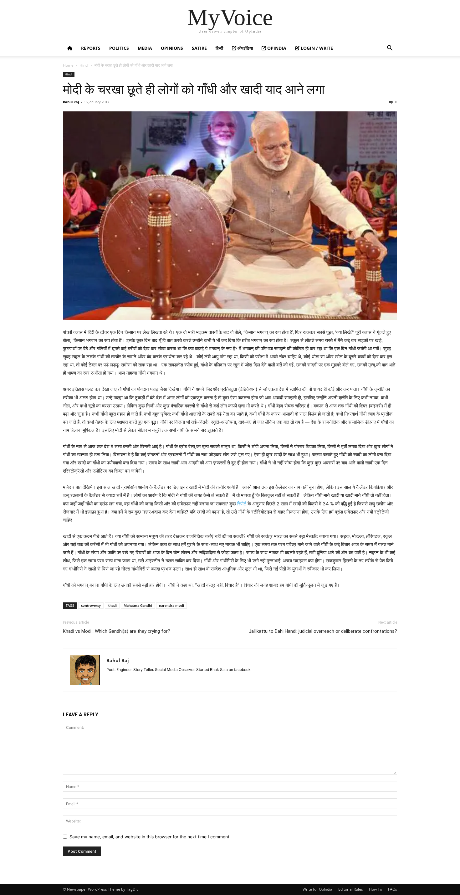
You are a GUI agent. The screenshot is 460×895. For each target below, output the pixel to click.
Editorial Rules (350, 889)
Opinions (172, 48)
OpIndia (276, 48)
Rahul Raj (71, 102)
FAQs (392, 889)
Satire (199, 48)
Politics (119, 48)
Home (68, 65)
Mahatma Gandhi (138, 605)
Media (145, 48)
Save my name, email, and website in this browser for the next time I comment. (150, 836)
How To (375, 889)
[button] (389, 49)
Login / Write (316, 48)
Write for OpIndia (317, 889)
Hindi (84, 65)
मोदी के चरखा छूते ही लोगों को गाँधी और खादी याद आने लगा (194, 89)
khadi (112, 605)
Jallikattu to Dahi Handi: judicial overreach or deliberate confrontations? (323, 631)
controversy (91, 605)
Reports (90, 48)
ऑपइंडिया (244, 48)
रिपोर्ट (241, 504)
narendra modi (171, 605)
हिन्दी (219, 48)
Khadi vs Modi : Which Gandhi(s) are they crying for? (116, 631)
